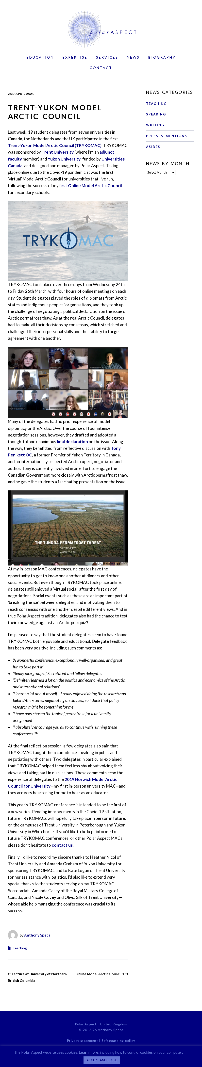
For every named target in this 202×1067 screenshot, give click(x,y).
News (133, 57)
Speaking (156, 114)
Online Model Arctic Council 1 (99, 974)
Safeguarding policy (118, 1041)
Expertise (75, 57)
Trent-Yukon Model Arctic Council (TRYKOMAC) (54, 145)
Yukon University (64, 159)
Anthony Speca (37, 935)
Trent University (58, 152)
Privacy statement (82, 1041)
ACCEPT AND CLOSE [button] (101, 1060)
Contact (101, 67)
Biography (162, 57)
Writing (155, 125)
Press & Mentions (166, 136)
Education (40, 57)
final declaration (72, 441)
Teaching (20, 948)
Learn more (88, 1052)
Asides (153, 147)
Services (107, 57)
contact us (62, 845)
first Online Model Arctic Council (90, 185)
